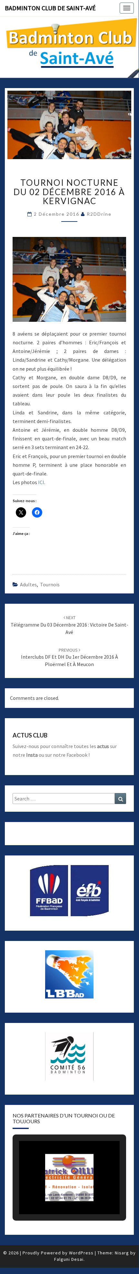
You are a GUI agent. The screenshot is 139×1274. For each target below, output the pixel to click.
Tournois (50, 584)
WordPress (81, 1253)
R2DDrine (99, 214)
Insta (32, 755)
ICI (41, 482)
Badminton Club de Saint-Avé (50, 8)
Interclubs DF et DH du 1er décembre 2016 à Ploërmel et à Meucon (69, 657)
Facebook (76, 755)
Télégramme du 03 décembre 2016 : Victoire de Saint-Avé (69, 625)
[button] (54, 1197)
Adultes (28, 584)
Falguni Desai (69, 1259)
